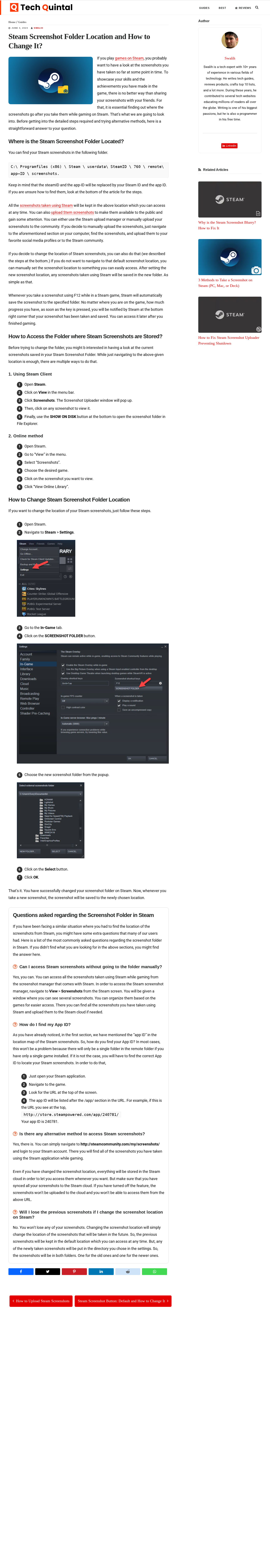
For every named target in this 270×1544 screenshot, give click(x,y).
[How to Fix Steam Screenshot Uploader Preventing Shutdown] (230, 315)
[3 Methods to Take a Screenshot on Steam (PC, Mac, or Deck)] (230, 257)
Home (12, 22)
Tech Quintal (41, 7)
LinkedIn (231, 145)
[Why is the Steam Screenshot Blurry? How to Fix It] (230, 199)
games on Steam (129, 58)
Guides (22, 22)
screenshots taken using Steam (46, 205)
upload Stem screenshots (72, 212)
